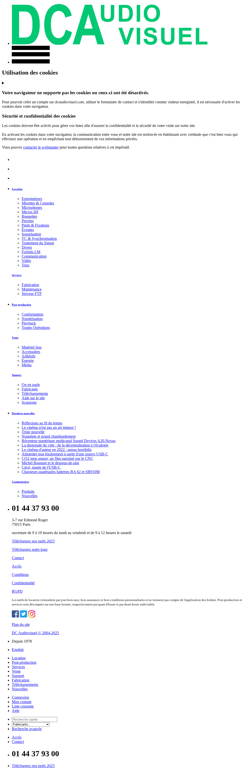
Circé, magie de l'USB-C (41, 467)
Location (17, 188)
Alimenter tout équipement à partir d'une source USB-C (65, 454)
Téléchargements (35, 393)
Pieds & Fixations (35, 225)
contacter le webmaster (41, 147)
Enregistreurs (32, 199)
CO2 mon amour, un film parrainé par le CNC (57, 458)
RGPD (17, 591)
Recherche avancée (27, 729)
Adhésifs (28, 356)
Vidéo (26, 261)
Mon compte (22, 702)
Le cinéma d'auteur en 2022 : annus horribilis (57, 450)
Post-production (21, 304)
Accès (16, 566)
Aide (15, 711)
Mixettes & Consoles (38, 203)
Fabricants (30, 389)
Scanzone (29, 402)
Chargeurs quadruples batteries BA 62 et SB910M (61, 472)
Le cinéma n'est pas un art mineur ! (49, 427)
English (18, 650)
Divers (27, 247)
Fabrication (30, 285)
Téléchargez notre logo (29, 549)
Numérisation (32, 319)
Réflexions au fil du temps (42, 423)
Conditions (20, 574)
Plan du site (21, 624)
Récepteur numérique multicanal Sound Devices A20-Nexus (68, 441)
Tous (25, 265)
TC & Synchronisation (39, 238)
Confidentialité (23, 583)
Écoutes (28, 230)
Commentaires (20, 481)
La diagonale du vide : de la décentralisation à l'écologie (65, 445)
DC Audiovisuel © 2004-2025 (35, 633)
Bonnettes (29, 216)
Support (16, 374)
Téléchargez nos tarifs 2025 (33, 541)
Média (27, 365)
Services (16, 275)
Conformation (32, 314)
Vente (15, 337)
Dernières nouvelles (23, 413)
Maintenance (32, 289)
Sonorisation (31, 234)
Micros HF (30, 212)
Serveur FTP (32, 294)
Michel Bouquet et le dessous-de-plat (50, 463)
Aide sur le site (33, 398)
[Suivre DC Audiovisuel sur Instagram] (31, 616)
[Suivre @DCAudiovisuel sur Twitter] (23, 616)
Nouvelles (29, 496)
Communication (34, 256)
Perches (28, 221)
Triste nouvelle (33, 432)
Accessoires (31, 352)
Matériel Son (32, 347)
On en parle (31, 385)
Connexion (20, 697)
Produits (28, 491)
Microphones (32, 207)
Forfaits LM (31, 252)
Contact (18, 558)
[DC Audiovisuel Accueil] (109, 43)
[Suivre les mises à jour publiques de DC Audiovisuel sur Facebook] (15, 616)
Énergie (28, 360)
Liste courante (23, 706)
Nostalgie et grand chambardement (49, 436)
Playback (29, 323)
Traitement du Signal (38, 243)
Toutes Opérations (36, 327)
